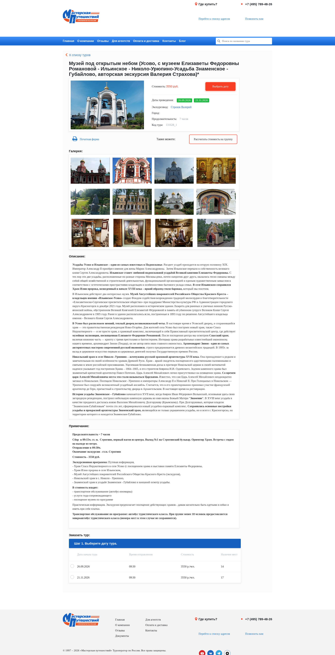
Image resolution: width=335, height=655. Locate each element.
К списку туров (80, 55)
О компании (85, 40)
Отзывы (103, 40)
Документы (122, 635)
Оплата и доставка (146, 40)
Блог (182, 40)
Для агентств (121, 40)
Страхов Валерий (181, 107)
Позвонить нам (254, 18)
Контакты (169, 40)
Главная (68, 40)
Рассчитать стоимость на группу (213, 139)
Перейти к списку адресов (214, 18)
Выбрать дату (220, 86)
